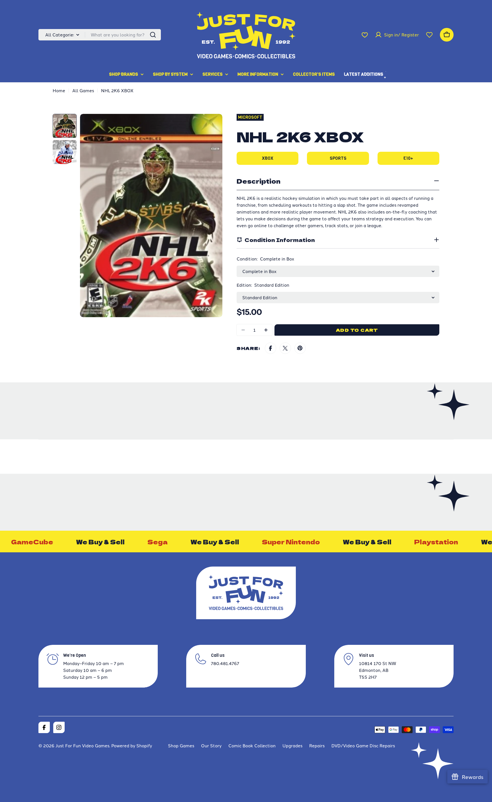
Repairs (317, 745)
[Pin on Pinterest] (300, 348)
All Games (83, 90)
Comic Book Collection (252, 745)
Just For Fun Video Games (82, 745)
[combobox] (99, 34)
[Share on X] (285, 348)
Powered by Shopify (131, 745)
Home (59, 90)
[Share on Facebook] (270, 348)
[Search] (152, 34)
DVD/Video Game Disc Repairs (363, 745)
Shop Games (181, 745)
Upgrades (292, 745)
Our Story (211, 745)
